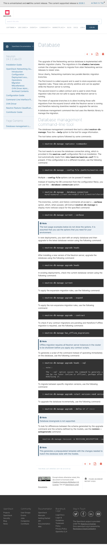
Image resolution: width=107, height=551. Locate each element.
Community (44, 27)
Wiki (40, 526)
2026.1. (82, 3)
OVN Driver (11, 104)
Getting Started (44, 518)
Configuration (18, 74)
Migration (16, 83)
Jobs (23, 518)
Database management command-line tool (25, 126)
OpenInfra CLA (61, 531)
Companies (25, 521)
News (5, 524)
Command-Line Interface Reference (22, 99)
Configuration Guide (15, 95)
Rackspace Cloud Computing (84, 529)
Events (33, 27)
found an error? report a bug (94, 480)
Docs (76, 27)
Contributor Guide (14, 112)
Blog (69, 27)
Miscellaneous (18, 85)
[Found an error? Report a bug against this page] (103, 54)
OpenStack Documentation (21, 46)
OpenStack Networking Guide (19, 69)
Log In (91, 27)
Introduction (17, 71)
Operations (17, 80)
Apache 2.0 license (88, 524)
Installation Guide (14, 64)
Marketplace (58, 27)
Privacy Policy (61, 529)
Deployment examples (22, 77)
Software (10, 27)
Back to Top (98, 3)
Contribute (25, 524)
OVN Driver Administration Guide (26, 88)
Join (82, 27)
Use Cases (22, 27)
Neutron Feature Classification (19, 108)
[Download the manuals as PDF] (97, 54)
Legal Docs (60, 515)
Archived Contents (20, 91)
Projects (6, 513)
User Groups (25, 513)
